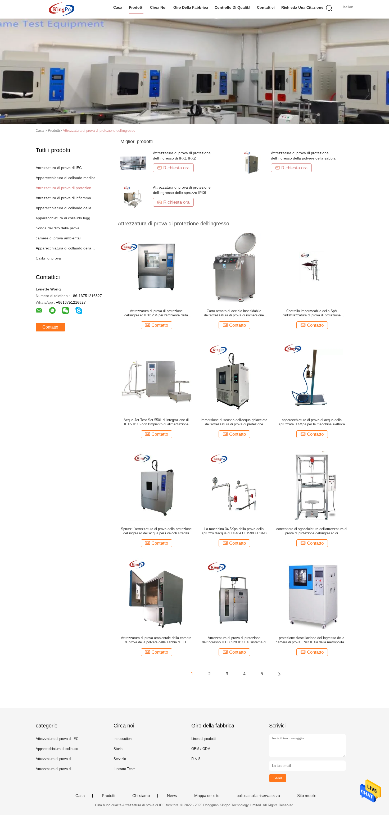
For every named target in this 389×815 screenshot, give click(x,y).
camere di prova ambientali (58, 238)
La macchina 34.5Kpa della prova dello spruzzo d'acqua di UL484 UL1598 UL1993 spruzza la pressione (234, 531)
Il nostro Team (124, 769)
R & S (196, 759)
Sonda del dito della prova (57, 228)
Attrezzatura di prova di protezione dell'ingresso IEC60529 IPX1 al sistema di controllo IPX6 (234, 640)
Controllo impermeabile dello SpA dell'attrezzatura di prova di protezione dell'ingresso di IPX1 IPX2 (312, 313)
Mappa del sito (206, 796)
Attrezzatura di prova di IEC (59, 168)
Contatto (50, 327)
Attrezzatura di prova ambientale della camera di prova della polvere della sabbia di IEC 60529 (156, 640)
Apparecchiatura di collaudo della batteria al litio (66, 208)
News (172, 796)
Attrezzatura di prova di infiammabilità (66, 198)
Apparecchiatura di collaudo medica (66, 178)
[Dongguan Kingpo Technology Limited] (61, 9)
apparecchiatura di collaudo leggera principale (66, 218)
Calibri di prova (48, 258)
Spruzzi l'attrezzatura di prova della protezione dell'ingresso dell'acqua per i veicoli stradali (156, 531)
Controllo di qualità (232, 7)
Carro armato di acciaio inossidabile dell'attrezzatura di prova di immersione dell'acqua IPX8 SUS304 (234, 313)
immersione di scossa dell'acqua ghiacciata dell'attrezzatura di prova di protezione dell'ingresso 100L (234, 422)
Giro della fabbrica (190, 7)
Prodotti (136, 7)
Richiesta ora (176, 167)
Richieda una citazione (302, 7)
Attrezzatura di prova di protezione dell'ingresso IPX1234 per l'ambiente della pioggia (156, 313)
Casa (117, 7)
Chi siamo (141, 796)
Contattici (266, 7)
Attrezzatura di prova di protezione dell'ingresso (99, 131)
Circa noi (158, 7)
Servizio (120, 759)
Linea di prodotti (203, 739)
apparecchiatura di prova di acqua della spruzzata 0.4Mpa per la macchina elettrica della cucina (312, 422)
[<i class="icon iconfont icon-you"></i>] (279, 674)
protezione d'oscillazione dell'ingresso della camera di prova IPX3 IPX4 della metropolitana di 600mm (312, 640)
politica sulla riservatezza (258, 796)
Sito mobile (306, 796)
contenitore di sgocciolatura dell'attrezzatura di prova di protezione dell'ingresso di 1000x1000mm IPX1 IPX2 (311, 531)
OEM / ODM (200, 749)
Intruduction (123, 739)
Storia (118, 749)
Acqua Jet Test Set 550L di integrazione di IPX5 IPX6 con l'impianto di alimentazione (156, 422)
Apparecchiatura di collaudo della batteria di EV (66, 248)
